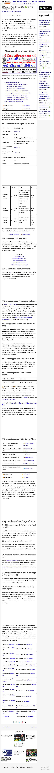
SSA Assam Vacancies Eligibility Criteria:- (17, 84)
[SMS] (25, 722)
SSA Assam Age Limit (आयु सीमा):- (15, 86)
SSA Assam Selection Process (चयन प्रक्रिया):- (18, 90)
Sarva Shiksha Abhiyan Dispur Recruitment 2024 (14, 567)
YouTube (26, 397)
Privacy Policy (14, 767)
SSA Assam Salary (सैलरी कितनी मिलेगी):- (16, 88)
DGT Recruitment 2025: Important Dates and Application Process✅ (45, 74)
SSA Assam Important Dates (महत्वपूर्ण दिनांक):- (18, 97)
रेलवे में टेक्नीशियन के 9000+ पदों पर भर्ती (19, 265)
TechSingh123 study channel (8, 399)
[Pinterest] (22, 722)
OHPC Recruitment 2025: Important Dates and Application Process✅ (45, 22)
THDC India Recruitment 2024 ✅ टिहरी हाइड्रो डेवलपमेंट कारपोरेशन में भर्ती (31, 759)
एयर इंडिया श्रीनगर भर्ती (19, 256)
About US (22, 767)
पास (19, 644)
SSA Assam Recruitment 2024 (12, 82)
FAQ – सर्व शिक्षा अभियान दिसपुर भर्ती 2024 (14, 101)
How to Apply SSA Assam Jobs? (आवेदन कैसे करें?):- (19, 93)
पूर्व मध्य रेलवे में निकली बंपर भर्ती (19, 263)
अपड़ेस (29, 457)
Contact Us (29, 767)
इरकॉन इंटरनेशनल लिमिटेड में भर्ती (19, 260)
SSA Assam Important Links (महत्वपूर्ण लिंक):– (17, 99)
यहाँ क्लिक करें (27, 105)
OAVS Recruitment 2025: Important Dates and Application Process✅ (45, 105)
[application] (35, 4)
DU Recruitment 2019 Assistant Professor (6, 736)
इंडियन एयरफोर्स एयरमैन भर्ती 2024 (19, 258)
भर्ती (8, 668)
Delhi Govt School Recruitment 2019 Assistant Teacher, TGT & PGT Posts (31, 737)
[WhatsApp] (16, 722)
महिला (4, 700)
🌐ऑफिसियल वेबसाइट (27, 468)
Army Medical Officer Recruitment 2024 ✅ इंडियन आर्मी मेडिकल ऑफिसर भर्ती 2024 (19, 744)
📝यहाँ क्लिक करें (27, 448)
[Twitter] (19, 722)
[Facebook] (13, 722)
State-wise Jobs (15, 403)
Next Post (34, 727)
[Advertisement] (19, 176)
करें (28, 464)
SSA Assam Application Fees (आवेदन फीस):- (17, 95)
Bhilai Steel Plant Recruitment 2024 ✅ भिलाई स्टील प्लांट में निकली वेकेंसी (6, 759)
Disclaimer (6, 767)
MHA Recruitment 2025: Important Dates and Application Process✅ (45, 113)
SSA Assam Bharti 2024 (10, 305)
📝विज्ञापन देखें (26, 443)
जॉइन (29, 460)
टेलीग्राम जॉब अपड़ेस (26, 234)
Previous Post (5, 727)
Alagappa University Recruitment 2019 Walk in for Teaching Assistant (19, 752)
